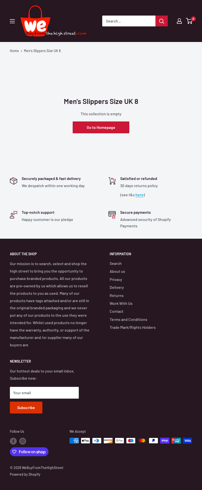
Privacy (116, 279)
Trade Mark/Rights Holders (133, 327)
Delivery (117, 287)
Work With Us (121, 303)
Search (116, 263)
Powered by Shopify (25, 474)
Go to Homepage (101, 127)
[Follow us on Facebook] (13, 441)
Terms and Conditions (128, 319)
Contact (116, 311)
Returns (117, 295)
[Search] (161, 21)
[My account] (179, 21)
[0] (189, 21)
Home (14, 51)
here (139, 194)
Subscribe (26, 407)
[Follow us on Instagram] (22, 441)
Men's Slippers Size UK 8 (42, 51)
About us (117, 271)
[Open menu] (12, 21)
